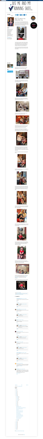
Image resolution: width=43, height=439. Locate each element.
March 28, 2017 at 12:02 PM (20, 331)
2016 (16, 421)
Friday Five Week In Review (18, 406)
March (17, 405)
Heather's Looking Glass (19, 352)
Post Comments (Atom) (20, 386)
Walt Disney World (21, 294)
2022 (16, 390)
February (17, 419)
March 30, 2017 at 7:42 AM (23, 352)
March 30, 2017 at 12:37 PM (23, 358)
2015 (16, 422)
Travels (29, 12)
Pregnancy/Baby (19, 12)
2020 (16, 392)
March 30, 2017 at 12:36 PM (24, 347)
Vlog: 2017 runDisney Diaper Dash (19, 408)
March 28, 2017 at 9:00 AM (24, 298)
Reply (17, 301)
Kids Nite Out (17, 409)
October (17, 398)
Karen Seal (19, 314)
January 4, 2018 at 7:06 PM (20, 363)
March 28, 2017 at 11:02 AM (20, 319)
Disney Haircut (21, 293)
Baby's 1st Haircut (18, 293)
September (17, 399)
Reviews (25, 12)
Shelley (17, 319)
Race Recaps (22, 12)
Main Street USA (18, 294)
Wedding (32, 12)
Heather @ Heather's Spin (19, 298)
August (17, 400)
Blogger (24, 434)
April (16, 404)
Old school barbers (20, 365)
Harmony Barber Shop (24, 293)
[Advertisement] (10, 52)
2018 (16, 394)
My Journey (10, 12)
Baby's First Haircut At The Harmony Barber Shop (21, 407)
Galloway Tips (15, 12)
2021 (16, 391)
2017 (16, 395)
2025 (16, 389)
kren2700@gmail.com (9, 37)
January (17, 420)
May (16, 403)
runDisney (12, 12)
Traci (17, 331)
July (16, 401)
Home (7, 12)
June (16, 402)
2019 (16, 393)
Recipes (27, 12)
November (17, 397)
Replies (18, 302)
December (17, 396)
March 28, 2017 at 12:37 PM (23, 314)
